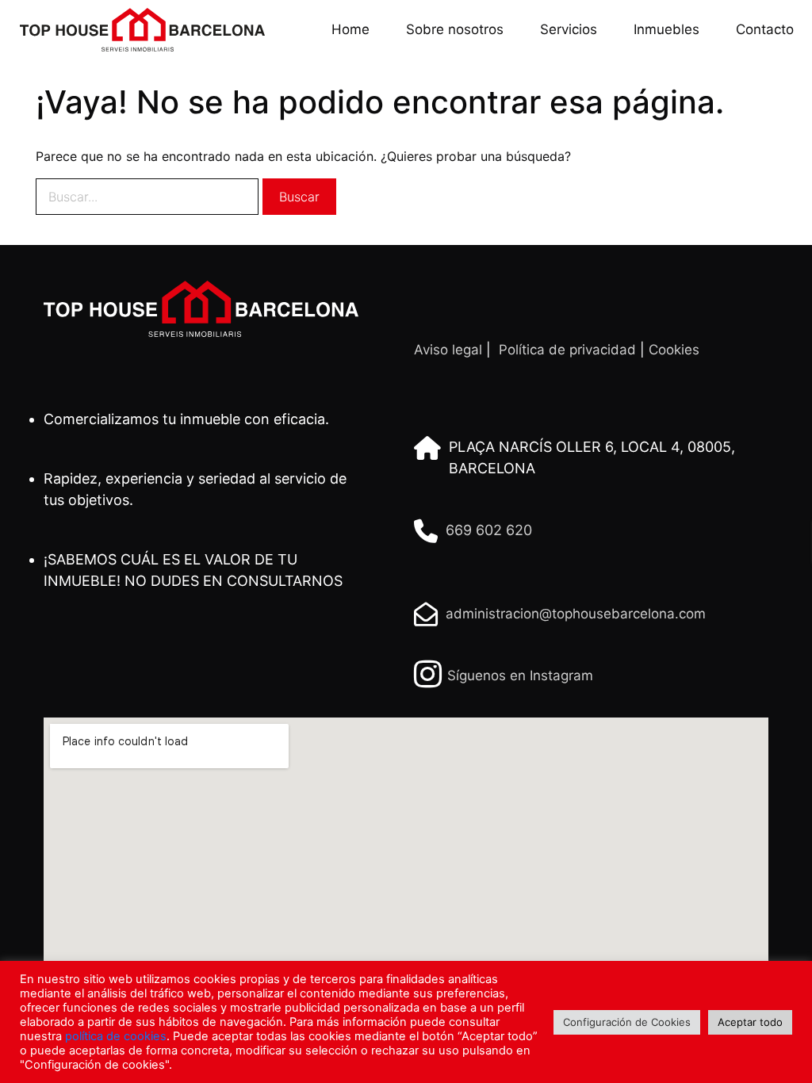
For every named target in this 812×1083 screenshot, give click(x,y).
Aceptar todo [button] (750, 1022)
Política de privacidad (567, 350)
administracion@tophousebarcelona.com (576, 614)
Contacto (765, 29)
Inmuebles (666, 29)
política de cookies (116, 1036)
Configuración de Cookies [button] (627, 1022)
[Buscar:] (147, 196)
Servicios (568, 29)
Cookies (674, 350)
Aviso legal (448, 350)
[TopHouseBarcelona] (136, 29)
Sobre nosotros (455, 29)
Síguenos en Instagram (520, 675)
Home (350, 29)
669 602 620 (489, 530)
